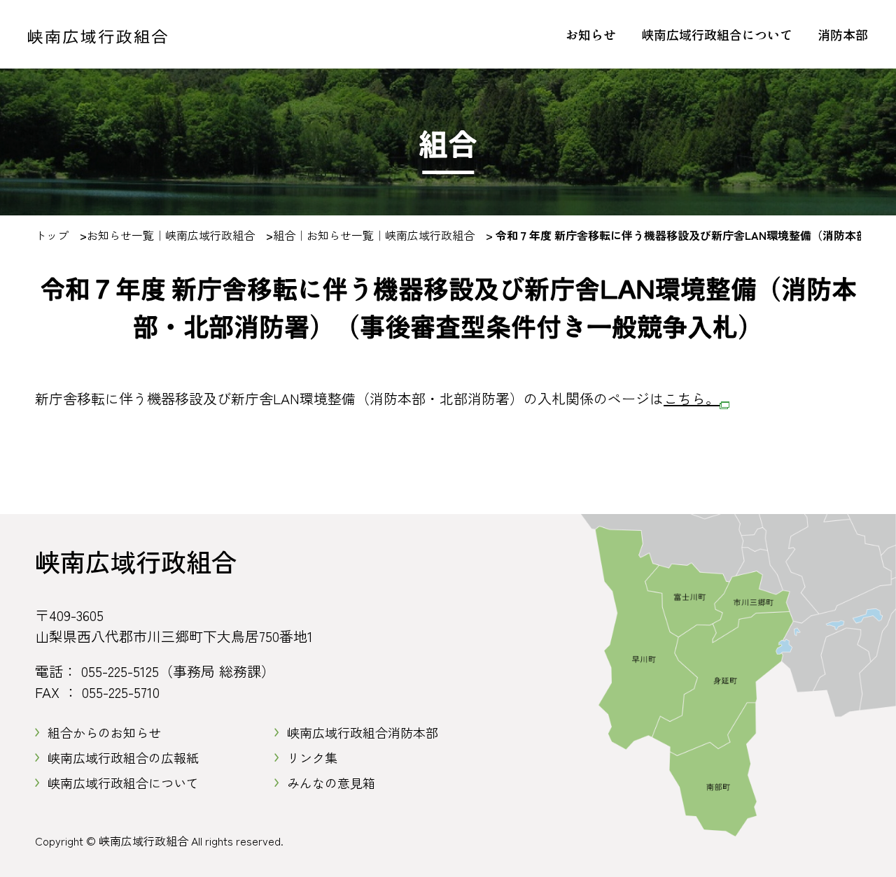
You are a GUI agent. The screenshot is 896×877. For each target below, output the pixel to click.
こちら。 (692, 398)
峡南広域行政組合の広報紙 (123, 757)
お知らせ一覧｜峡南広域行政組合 (171, 235)
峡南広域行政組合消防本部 (362, 732)
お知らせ (591, 34)
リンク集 (312, 757)
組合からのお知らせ (104, 732)
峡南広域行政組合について (716, 34)
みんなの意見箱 (331, 782)
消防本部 (843, 34)
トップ (52, 235)
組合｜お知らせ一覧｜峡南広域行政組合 (374, 235)
